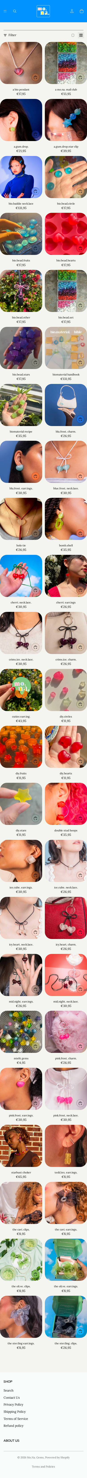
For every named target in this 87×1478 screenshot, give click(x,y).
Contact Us (12, 1398)
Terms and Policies (43, 1466)
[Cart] (82, 11)
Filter (12, 35)
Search (8, 1390)
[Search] (15, 11)
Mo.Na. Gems (35, 1457)
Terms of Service (16, 1419)
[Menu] (5, 11)
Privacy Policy (13, 1404)
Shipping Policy (15, 1412)
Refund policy (13, 1426)
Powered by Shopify (57, 1457)
